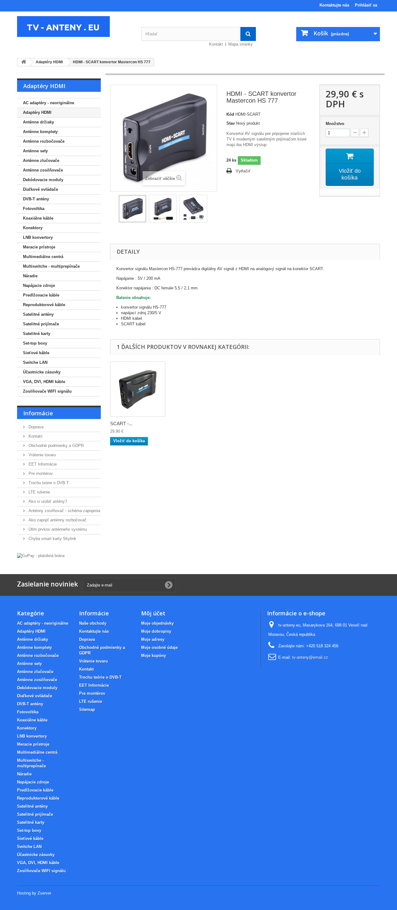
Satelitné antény (38, 314)
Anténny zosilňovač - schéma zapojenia (63, 510)
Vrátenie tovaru (41, 455)
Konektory (32, 227)
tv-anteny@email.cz (310, 657)
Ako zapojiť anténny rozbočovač (57, 520)
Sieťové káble (36, 352)
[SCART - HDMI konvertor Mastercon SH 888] (137, 389)
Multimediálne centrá (43, 256)
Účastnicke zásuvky (41, 372)
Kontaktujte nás (334, 5)
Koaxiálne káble (38, 218)
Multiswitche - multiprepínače (51, 266)
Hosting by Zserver (34, 893)
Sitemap (87, 709)
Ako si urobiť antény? (47, 501)
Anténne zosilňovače (43, 170)
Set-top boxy (35, 343)
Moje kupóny (153, 655)
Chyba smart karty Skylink (51, 538)
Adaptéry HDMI (37, 112)
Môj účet (153, 613)
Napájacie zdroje (39, 285)
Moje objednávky (157, 623)
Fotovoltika (33, 208)
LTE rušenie (38, 492)
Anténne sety (35, 151)
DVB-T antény (36, 199)
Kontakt (216, 44)
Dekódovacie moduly (43, 179)
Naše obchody (92, 623)
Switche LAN (35, 362)
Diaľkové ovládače (40, 189)
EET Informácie (42, 464)
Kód (230, 114)
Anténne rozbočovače (44, 141)
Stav (230, 123)
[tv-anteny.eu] (74, 26)
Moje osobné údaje (159, 647)
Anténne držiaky (38, 122)
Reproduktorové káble (44, 304)
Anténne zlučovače (41, 160)
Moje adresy (152, 639)
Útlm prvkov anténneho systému (57, 529)
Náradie (30, 276)
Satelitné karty (36, 333)
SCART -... (121, 423)
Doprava (35, 427)
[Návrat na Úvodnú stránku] (23, 62)
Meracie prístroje (39, 247)
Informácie (38, 413)
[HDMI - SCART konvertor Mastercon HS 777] (132, 208)
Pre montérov (40, 473)
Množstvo (335, 123)
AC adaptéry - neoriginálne (48, 102)
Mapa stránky (240, 44)
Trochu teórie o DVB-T (48, 482)
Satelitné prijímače (41, 324)
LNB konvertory (38, 237)
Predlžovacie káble (41, 295)
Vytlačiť (243, 171)
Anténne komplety (40, 131)
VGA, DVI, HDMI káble (44, 381)
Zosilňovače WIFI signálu (47, 391)
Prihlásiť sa (366, 5)
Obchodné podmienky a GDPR (55, 445)
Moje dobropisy (156, 631)
